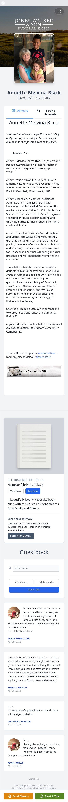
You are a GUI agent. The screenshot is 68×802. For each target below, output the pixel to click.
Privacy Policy (25, 788)
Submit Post (34, 589)
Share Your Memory (20, 535)
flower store (43, 357)
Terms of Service (42, 788)
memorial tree (46, 353)
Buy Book (33, 491)
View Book (15, 491)
